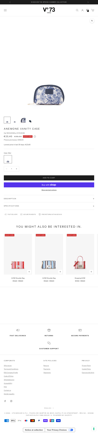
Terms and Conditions (11, 369)
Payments (47, 369)
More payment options (49, 190)
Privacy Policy (86, 365)
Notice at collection (34, 430)
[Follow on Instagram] (11, 401)
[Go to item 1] (7, 120)
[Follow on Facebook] (5, 401)
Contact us (7, 390)
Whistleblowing (9, 380)
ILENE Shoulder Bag (17, 278)
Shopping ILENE (80, 278)
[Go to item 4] (30, 120)
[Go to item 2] (14, 120)
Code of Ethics (8, 376)
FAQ (5, 387)
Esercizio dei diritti (88, 372)
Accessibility (8, 383)
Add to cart (49, 178)
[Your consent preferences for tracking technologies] (94, 429)
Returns (46, 365)
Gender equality (9, 394)
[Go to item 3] (22, 120)
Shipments (47, 372)
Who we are (8, 365)
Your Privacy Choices (57, 430)
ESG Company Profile (11, 372)
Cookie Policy (86, 369)
